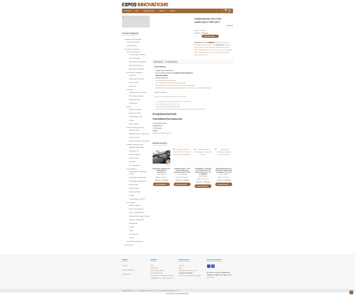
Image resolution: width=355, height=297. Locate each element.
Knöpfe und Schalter (135, 192)
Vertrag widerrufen (128, 270)
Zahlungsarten (126, 274)
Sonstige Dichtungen (135, 99)
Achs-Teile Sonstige (134, 58)
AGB (151, 265)
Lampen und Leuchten (135, 109)
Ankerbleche (132, 75)
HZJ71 (214, 50)
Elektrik (217, 42)
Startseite (127, 11)
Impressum (154, 268)
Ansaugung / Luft (133, 151)
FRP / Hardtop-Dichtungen (136, 96)
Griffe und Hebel (133, 184)
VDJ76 (196, 55)
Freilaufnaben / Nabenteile (136, 69)
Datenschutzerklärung (157, 270)
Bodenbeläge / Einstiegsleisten (137, 181)
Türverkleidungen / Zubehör (137, 199)
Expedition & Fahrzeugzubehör (133, 39)
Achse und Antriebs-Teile (134, 52)
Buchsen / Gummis (134, 137)
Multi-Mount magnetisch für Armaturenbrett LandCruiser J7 (161, 170)
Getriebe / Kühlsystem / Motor (135, 144)
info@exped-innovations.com (188, 270)
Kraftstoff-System (134, 158)
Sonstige (131, 120)
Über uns (162, 11)
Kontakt (172, 11)
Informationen (148, 11)
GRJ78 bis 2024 (214, 47)
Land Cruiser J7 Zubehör (133, 42)
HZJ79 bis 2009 (224, 52)
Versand (124, 265)
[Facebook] (209, 266)
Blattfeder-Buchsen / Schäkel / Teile (139, 134)
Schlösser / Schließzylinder (136, 220)
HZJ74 (219, 50)
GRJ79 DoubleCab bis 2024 (203, 50)
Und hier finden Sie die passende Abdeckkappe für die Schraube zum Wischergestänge (183, 88)
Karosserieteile (131, 202)
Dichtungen (130, 89)
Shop (137, 11)
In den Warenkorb (209, 36)
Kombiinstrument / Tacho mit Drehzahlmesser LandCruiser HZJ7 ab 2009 (182, 170)
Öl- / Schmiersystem (134, 165)
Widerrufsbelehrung (156, 273)
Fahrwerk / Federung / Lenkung (135, 127)
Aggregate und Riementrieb (136, 147)
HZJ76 (224, 50)
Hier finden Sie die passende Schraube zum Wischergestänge (175, 85)
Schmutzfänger (133, 223)
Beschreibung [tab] (158, 62)
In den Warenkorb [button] (160, 184)
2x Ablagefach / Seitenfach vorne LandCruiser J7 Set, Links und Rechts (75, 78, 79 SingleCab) (203, 171)
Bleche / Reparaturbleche (136, 209)
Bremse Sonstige (133, 82)
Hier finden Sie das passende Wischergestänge (171, 83)
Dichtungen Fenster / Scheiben (137, 92)
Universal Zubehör (132, 45)
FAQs (180, 268)
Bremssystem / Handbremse (135, 72)
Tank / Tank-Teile (134, 234)
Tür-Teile (131, 238)
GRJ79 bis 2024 (225, 47)
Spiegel (131, 230)
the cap (170, 109)
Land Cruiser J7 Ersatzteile (131, 49)
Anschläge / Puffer (134, 130)
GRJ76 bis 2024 (203, 47)
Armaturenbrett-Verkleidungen (137, 177)
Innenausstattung (132, 169)
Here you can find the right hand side (167, 106)
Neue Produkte (128, 245)
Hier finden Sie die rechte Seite (165, 80)
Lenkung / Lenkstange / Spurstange (139, 141)
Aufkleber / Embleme (135, 205)
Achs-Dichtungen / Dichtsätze (137, 54)
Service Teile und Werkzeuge (135, 241)
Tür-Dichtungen (133, 103)
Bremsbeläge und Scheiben (136, 79)
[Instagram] (213, 266)
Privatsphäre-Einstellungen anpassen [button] (162, 275)
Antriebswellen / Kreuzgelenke (137, 62)
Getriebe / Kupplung (134, 154)
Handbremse (132, 86)
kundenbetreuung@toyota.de (162, 133)
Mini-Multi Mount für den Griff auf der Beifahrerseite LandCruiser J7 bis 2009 (223, 170)
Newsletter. (210, 277)
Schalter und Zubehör (135, 113)
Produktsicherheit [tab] (171, 62)
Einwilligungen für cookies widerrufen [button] (162, 278)
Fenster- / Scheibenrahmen (136, 212)
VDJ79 (205, 55)
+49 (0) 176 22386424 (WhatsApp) (190, 275)
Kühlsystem (132, 162)
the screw (176, 109)
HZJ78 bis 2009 (203, 52)
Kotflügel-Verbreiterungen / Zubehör (139, 216)
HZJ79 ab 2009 (214, 52)
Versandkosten (201, 30)
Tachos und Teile (133, 124)
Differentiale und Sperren (136, 65)
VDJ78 (201, 55)
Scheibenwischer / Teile (208, 45)
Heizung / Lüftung (134, 188)
